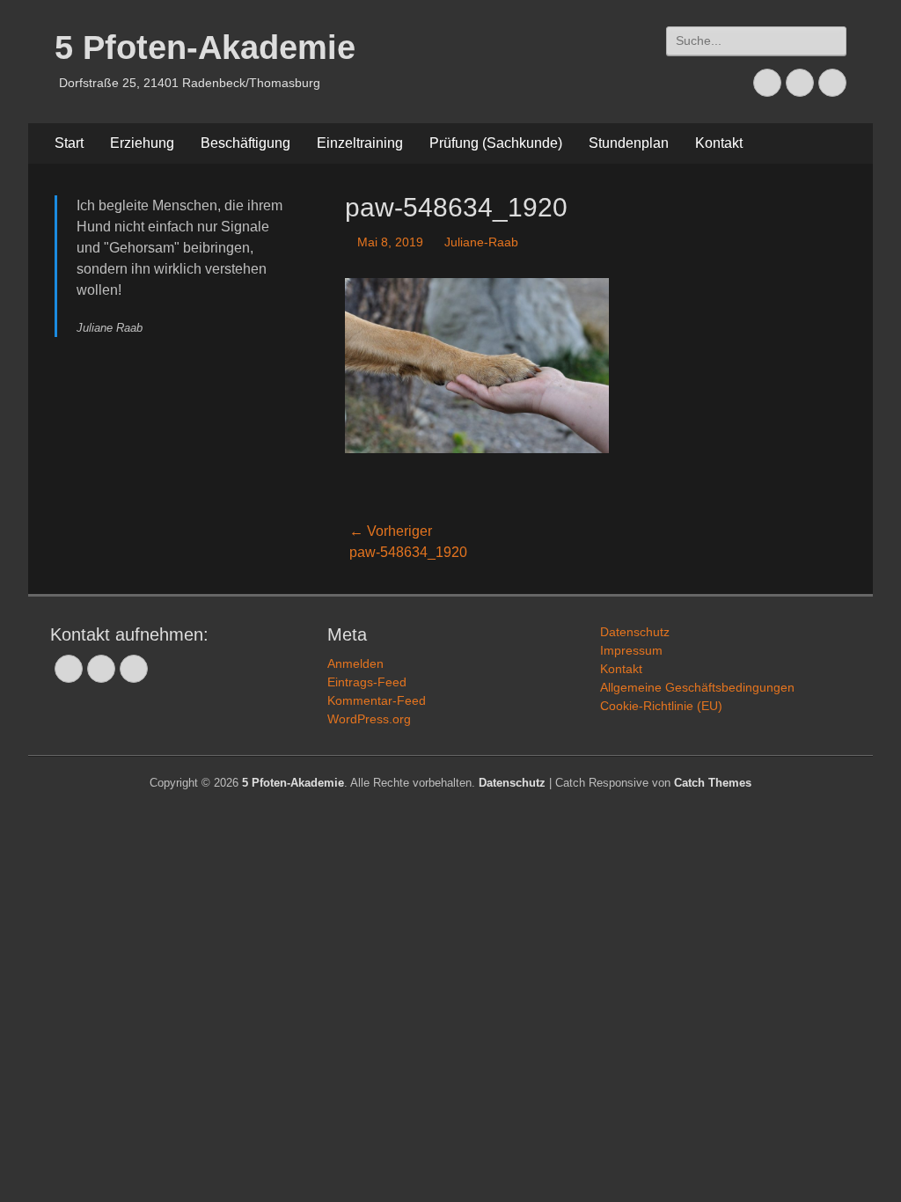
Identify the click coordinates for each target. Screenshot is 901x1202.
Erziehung (142, 143)
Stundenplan (629, 143)
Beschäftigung (245, 143)
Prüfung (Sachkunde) (495, 143)
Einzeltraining (360, 143)
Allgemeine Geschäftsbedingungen (697, 687)
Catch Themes (712, 782)
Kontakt (719, 143)
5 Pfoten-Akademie (205, 47)
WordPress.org (369, 719)
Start (69, 143)
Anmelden (355, 663)
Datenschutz (635, 632)
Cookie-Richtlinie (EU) (661, 706)
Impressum (631, 650)
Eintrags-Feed (367, 682)
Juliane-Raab (481, 242)
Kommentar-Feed (376, 700)
